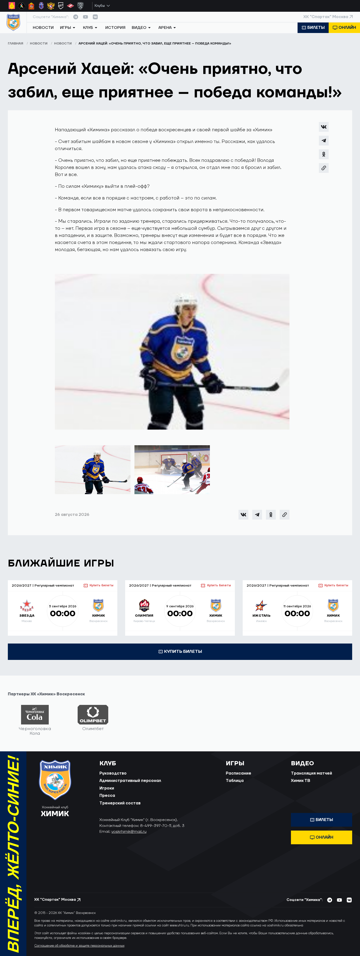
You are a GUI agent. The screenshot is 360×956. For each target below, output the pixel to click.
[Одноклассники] (324, 154)
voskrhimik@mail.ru (128, 831)
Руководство (113, 773)
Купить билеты (101, 585)
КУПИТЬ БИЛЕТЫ (183, 651)
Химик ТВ (300, 780)
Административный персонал (130, 780)
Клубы (100, 5)
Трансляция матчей (311, 773)
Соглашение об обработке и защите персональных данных (79, 946)
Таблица (235, 780)
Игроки (106, 788)
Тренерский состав (120, 803)
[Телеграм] (324, 140)
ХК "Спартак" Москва (325, 16)
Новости (43, 27)
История (115, 27)
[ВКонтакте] (324, 127)
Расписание (238, 773)
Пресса (107, 795)
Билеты (316, 27)
